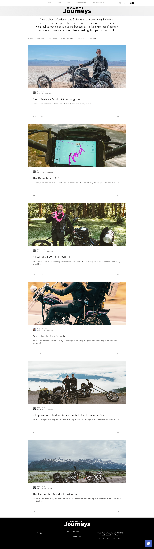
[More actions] (121, 92)
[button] (132, 3)
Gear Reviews (81, 38)
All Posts (30, 38)
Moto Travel (40, 38)
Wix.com (117, 535)
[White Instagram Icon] (41, 533)
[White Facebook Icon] (37, 533)
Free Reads (93, 38)
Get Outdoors (52, 38)
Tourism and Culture (67, 38)
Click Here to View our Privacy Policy (110, 539)
